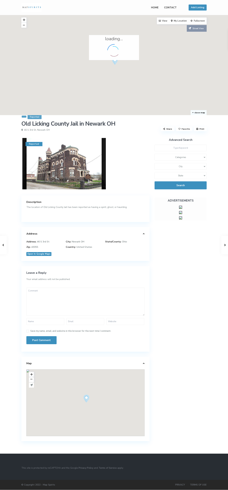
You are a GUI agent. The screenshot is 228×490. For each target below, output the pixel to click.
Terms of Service (108, 467)
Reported (34, 116)
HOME (155, 7)
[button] (116, 62)
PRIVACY (180, 484)
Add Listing (197, 7)
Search (180, 185)
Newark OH (43, 129)
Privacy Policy (86, 467)
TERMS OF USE (198, 484)
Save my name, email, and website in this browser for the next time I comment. (70, 331)
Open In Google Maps (38, 253)
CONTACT (170, 7)
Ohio (124, 241)
